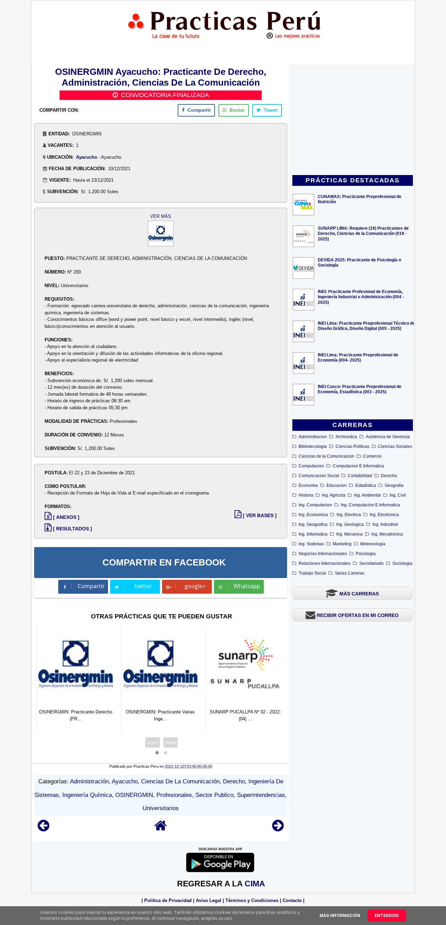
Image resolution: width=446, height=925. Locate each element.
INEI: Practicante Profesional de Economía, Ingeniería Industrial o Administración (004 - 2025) (361, 296)
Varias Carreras (349, 573)
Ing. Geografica (313, 524)
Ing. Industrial (385, 524)
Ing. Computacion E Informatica (370, 505)
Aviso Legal (208, 900)
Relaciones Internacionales (325, 563)
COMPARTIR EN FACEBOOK (164, 562)
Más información (340, 915)
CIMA (255, 883)
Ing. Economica (313, 514)
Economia (308, 485)
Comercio (372, 456)
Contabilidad (360, 475)
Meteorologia (372, 543)
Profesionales (174, 795)
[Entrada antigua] (278, 828)
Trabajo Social (312, 573)
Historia (306, 495)
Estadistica (365, 485)
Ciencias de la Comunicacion (326, 456)
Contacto (292, 900)
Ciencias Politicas (352, 446)
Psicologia (366, 553)
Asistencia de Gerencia (388, 436)
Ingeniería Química (87, 795)
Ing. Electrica (349, 514)
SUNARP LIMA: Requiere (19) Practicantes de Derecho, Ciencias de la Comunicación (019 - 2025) (363, 233)
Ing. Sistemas (311, 543)
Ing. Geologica (350, 524)
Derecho (389, 475)
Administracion (313, 436)
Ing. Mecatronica (387, 534)
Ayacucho (86, 157)
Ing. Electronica (384, 514)
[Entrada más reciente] (43, 828)
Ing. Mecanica (349, 534)
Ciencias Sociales (395, 446)
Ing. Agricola (333, 495)
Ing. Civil (398, 495)
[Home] (160, 828)
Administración (89, 781)
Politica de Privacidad (168, 900)
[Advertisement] (352, 120)
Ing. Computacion (315, 505)
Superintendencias (261, 795)
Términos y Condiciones (251, 900)
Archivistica (346, 436)
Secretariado (371, 563)
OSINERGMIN (134, 795)
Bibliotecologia (313, 446)
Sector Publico (214, 795)
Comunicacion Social (319, 475)
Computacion (311, 466)
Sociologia (402, 563)
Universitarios (161, 808)
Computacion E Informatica (358, 466)
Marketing (342, 543)
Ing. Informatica (313, 534)
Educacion (336, 485)
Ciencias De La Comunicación (180, 781)
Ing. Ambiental (367, 495)
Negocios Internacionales (323, 553)
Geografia (394, 485)
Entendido (387, 915)
